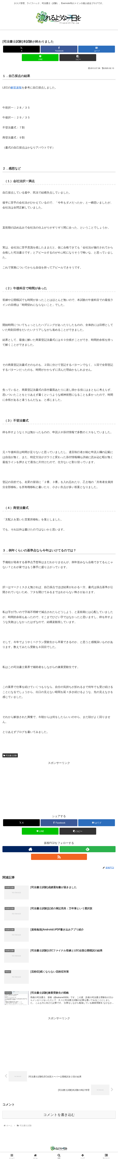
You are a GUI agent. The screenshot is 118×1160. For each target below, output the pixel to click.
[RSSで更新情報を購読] (59, 857)
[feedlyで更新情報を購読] (88, 849)
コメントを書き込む (59, 1115)
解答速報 (16, 87)
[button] (77, 57)
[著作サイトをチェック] (30, 849)
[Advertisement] (59, 786)
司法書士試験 (11, 755)
